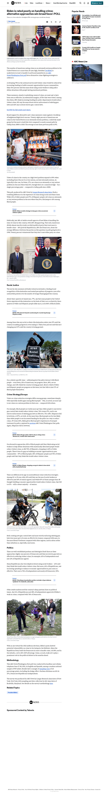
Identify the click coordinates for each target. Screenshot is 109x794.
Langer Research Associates (42, 192)
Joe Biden (48, 70)
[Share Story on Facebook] (47, 22)
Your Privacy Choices (89, 789)
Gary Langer (11, 21)
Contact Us (97, 789)
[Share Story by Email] (55, 22)
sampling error (45, 669)
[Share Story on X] (51, 22)
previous (33, 423)
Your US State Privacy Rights (31, 789)
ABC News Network (12, 789)
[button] (8, 3)
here (51, 683)
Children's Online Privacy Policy (46, 789)
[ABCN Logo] (16, 3)
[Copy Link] (60, 22)
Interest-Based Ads (59, 789)
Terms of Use (81, 789)
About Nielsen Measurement (70, 789)
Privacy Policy (21, 789)
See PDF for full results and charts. (19, 110)
